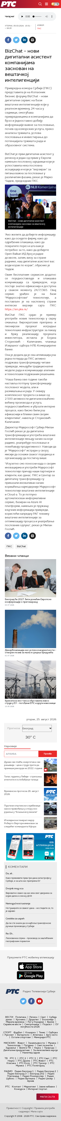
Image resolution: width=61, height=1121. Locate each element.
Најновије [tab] (10, 746)
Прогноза (13, 728)
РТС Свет (44, 1058)
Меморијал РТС (42, 1037)
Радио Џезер (45, 1078)
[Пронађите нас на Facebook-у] (31, 1001)
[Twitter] (16, 40)
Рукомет (9, 1034)
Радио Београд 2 (46, 1071)
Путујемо (29, 1045)
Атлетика (38, 1034)
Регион (33, 1017)
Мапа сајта (47, 1096)
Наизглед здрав (31, 1052)
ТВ (6, 1058)
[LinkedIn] (24, 40)
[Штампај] (32, 40)
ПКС (9, 546)
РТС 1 (13, 1058)
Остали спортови (21, 1037)
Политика (20, 1017)
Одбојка (53, 1032)
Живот (21, 1042)
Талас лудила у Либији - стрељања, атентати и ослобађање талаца (23, 778)
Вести (9, 1017)
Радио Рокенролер (33, 1076)
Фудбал (18, 1032)
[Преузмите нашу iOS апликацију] (30, 966)
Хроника (20, 1019)
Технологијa (13, 1045)
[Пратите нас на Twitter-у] (23, 1001)
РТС (7, 1086)
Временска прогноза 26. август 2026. (21, 793)
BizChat (21, 546)
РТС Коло (24, 1063)
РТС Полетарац (36, 1065)
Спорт (7, 1032)
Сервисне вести (12, 1024)
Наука (37, 1047)
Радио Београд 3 (17, 1073)
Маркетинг (30, 1086)
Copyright (27, 1108)
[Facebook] (8, 40)
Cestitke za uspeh (15, 918)
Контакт (16, 1086)
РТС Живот (39, 1060)
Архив (30, 1080)
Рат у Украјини (36, 1021)
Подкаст (47, 1024)
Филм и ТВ (25, 1047)
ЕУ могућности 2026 (39, 1025)
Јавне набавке (47, 1086)
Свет (43, 1017)
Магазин (9, 1042)
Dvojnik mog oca (14, 888)
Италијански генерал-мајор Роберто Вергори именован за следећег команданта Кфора (21, 823)
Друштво (34, 1019)
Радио (8, 1071)
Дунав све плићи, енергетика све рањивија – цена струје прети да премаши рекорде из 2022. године (23, 765)
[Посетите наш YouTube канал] (39, 1001)
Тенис (42, 1032)
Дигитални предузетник (16, 1050)
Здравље (11, 1047)
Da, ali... (10, 873)
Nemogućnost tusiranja (18, 903)
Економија (48, 1019)
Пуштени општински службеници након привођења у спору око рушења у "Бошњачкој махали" (22, 808)
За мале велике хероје (45, 1050)
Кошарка (30, 1032)
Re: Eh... (10, 933)
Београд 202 (37, 1073)
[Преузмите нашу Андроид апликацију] (30, 975)
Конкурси (19, 1089)
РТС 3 (32, 1058)
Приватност (13, 1108)
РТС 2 (23, 1058)
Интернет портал (37, 1089)
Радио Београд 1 (24, 1071)
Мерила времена (15, 1021)
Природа (49, 1047)
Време (50, 1021)
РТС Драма (24, 1060)
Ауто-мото (52, 1034)
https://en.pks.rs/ (16, 309)
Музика (52, 1042)
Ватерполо (23, 1034)
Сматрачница (31, 1024)
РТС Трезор (40, 1063)
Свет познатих (45, 1045)
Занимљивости (36, 1042)
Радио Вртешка (26, 1078)
